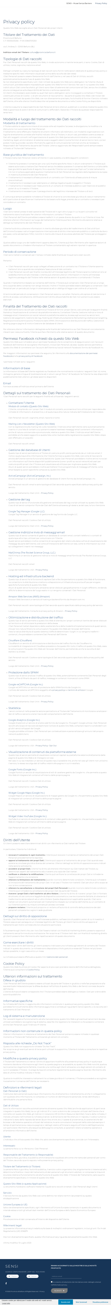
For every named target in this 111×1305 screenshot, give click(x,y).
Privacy (42, 1291)
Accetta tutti (65, 1302)
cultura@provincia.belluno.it (43, 52)
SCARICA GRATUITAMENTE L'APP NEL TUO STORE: (25, 1272)
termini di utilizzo (76, 690)
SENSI (12, 1266)
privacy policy (58, 690)
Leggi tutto (6, 1303)
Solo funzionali (81, 1302)
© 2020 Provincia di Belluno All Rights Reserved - (22, 1291)
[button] (13, 1276)
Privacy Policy (101, 3)
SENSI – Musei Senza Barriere (79, 3)
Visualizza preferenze (100, 1302)
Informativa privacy (60, 1285)
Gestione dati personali (57, 957)
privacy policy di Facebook (30, 356)
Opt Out (53, 746)
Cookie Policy (33, 970)
